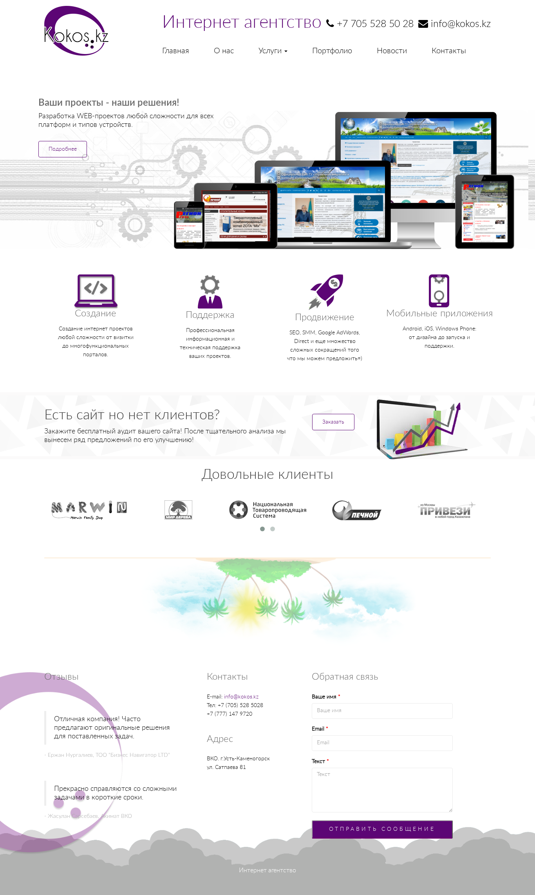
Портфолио (332, 51)
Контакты (449, 51)
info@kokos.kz (241, 697)
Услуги (271, 51)
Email (320, 729)
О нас (224, 51)
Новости (392, 51)
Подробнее (63, 149)
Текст (320, 761)
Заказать (333, 422)
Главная (175, 51)
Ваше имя (326, 697)
